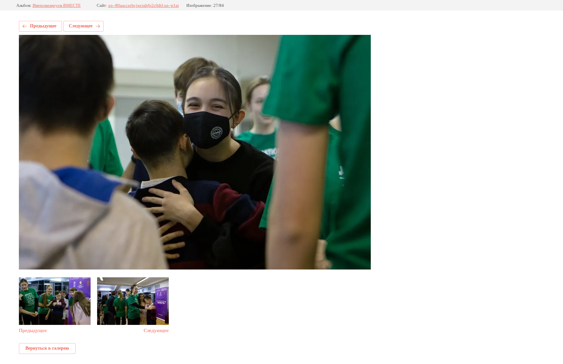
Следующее (81, 25)
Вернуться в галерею (47, 348)
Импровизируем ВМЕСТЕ (57, 5)
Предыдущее (43, 25)
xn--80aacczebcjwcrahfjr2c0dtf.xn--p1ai (143, 5)
